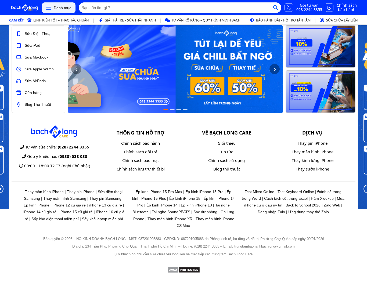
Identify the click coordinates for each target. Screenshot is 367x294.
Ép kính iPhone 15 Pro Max (159, 192)
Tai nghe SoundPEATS (171, 212)
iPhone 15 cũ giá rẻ (76, 212)
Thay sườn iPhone (312, 169)
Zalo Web (332, 205)
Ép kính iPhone (36, 205)
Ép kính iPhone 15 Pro (204, 192)
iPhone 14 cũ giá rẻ (39, 212)
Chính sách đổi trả (140, 151)
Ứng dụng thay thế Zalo (308, 212)
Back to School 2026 (303, 205)
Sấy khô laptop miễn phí (102, 219)
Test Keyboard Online (296, 192)
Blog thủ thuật (226, 169)
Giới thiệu (227, 143)
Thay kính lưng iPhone (312, 160)
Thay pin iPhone (313, 143)
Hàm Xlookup (322, 198)
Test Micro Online (259, 192)
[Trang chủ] (24, 7)
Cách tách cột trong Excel (286, 198)
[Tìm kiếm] (276, 7)
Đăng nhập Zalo (271, 212)
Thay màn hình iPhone (312, 151)
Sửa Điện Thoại (38, 33)
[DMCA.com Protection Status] (183, 271)
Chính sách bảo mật (140, 160)
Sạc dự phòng (205, 212)
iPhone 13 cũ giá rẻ (105, 205)
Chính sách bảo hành (140, 143)
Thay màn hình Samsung (64, 198)
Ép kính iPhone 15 (184, 198)
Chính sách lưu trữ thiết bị (141, 169)
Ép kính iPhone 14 (162, 205)
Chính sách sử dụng (226, 160)
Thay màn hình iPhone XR (169, 219)
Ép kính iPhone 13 (196, 205)
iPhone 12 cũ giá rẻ (69, 205)
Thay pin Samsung (105, 198)
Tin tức (226, 151)
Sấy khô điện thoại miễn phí (55, 219)
